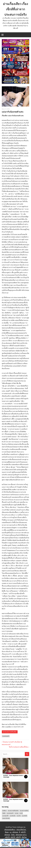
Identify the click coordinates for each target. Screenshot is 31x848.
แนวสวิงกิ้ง (24, 815)
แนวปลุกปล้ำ (5, 815)
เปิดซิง (3, 813)
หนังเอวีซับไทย (21, 830)
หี (19, 832)
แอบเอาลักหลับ (6, 818)
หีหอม (7, 832)
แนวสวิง (19, 815)
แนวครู (16, 813)
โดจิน (13, 835)
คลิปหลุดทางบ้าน (21, 835)
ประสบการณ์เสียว (24, 810)
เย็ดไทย (24, 837)
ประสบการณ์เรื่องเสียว (13, 810)
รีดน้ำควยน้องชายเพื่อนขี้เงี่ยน (18, 747)
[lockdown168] (15, 843)
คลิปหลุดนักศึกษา (9, 830)
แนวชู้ (21, 813)
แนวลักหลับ (12, 815)
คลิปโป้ (7, 837)
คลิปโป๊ (23, 832)
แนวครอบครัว (5, 736)
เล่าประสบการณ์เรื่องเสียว (10, 732)
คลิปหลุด (15, 832)
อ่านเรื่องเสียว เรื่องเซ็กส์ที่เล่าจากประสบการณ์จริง (15, 9)
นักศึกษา (4, 810)
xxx (10, 832)
